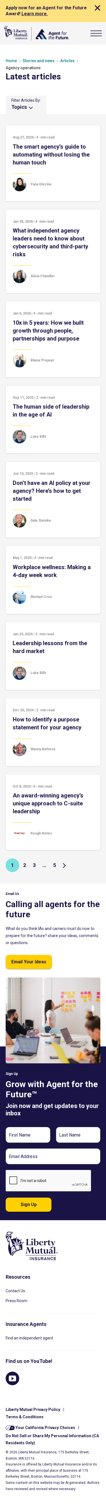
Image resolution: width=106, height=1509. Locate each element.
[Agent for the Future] (36, 33)
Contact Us (15, 1291)
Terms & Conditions (25, 1417)
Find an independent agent (29, 1338)
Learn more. (34, 13)
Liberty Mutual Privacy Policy (33, 1409)
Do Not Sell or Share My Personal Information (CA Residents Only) (52, 1439)
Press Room (16, 1300)
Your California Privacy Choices (45, 1427)
